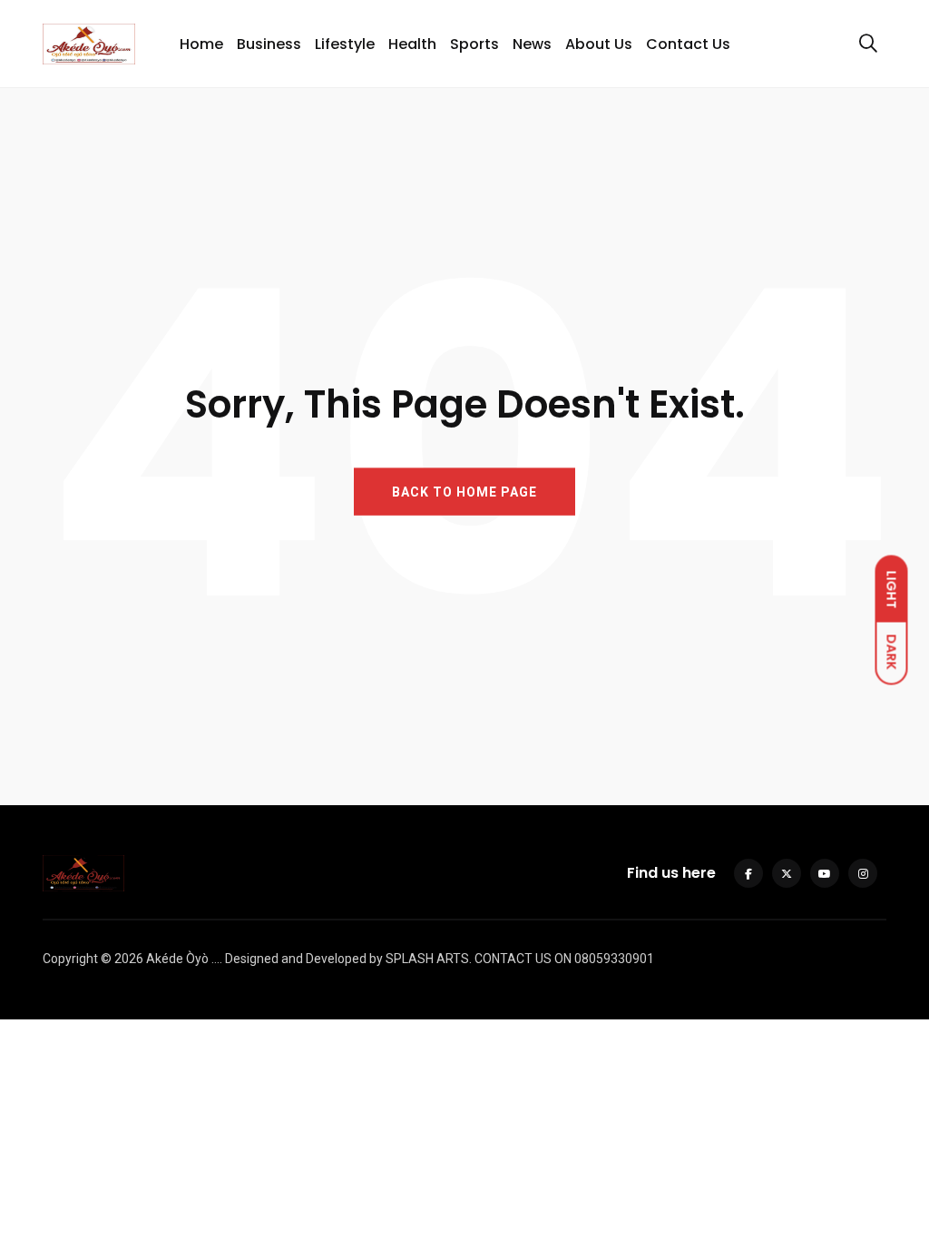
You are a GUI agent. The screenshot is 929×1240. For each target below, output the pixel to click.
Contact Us (688, 44)
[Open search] (868, 44)
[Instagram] (862, 873)
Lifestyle (345, 44)
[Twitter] (786, 873)
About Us (598, 44)
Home (201, 44)
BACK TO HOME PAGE (464, 492)
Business (269, 44)
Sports (474, 44)
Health (412, 44)
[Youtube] (824, 873)
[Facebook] (748, 873)
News (532, 44)
